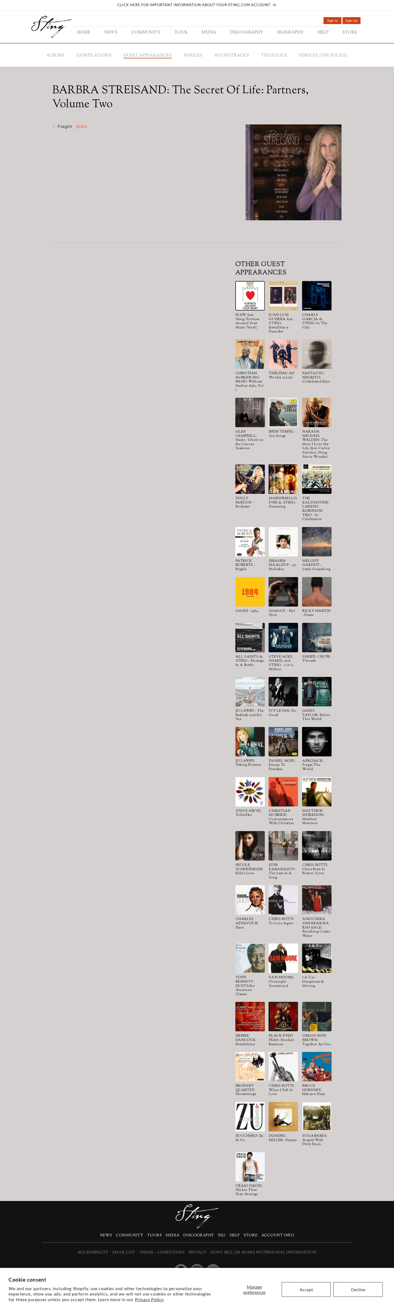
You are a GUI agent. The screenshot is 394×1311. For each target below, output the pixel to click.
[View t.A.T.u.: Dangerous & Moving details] (317, 958)
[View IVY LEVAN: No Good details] (283, 691)
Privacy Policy (149, 1299)
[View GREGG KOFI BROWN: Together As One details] (317, 1016)
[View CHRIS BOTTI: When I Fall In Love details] (283, 1066)
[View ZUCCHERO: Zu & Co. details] (250, 1116)
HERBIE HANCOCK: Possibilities (246, 1040)
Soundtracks (231, 55)
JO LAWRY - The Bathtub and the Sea (250, 715)
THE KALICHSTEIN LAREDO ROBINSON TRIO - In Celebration (315, 509)
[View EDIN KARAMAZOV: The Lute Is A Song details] (283, 846)
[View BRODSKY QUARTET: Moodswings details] (250, 1066)
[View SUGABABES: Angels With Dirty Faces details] (317, 1116)
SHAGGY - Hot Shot (282, 613)
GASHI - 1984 (247, 611)
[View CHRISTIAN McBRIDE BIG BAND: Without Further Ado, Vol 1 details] (250, 354)
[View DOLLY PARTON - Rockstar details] (250, 479)
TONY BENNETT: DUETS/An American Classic (245, 986)
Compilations (94, 55)
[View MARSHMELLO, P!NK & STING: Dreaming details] (283, 479)
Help (235, 1235)
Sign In (334, 21)
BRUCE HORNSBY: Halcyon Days (313, 1090)
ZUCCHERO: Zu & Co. (249, 1138)
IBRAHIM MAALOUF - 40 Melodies (282, 565)
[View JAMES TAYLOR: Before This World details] (317, 691)
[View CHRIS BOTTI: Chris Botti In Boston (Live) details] (317, 846)
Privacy (198, 1252)
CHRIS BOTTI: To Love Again (281, 921)
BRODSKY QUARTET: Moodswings (246, 1090)
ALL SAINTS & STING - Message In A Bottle (250, 661)
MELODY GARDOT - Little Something (316, 565)
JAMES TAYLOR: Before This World (316, 715)
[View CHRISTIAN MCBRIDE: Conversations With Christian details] (283, 791)
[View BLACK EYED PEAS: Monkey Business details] (283, 1016)
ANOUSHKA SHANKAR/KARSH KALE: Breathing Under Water (316, 927)
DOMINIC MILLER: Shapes (282, 1138)
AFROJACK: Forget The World (313, 765)
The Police (274, 55)
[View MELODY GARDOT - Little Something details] (317, 541)
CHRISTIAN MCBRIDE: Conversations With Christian (281, 817)
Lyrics (81, 126)
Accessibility (93, 1252)
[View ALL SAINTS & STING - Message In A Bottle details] (250, 637)
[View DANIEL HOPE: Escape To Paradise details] (283, 741)
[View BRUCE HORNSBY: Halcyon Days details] (317, 1066)
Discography (198, 1235)
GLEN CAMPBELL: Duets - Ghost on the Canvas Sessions (250, 440)
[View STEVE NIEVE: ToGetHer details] (250, 791)
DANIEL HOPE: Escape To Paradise (282, 765)
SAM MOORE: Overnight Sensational (281, 982)
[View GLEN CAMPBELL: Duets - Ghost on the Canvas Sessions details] (250, 412)
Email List (124, 1252)
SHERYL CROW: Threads (316, 659)
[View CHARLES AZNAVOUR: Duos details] (250, 900)
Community (129, 1235)
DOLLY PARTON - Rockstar (245, 503)
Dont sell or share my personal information (264, 1252)
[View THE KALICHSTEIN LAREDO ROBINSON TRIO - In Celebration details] (317, 479)
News (106, 1235)
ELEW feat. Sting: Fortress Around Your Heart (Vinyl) (247, 321)
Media (172, 1235)
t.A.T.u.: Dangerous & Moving (313, 982)
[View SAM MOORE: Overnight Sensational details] (283, 958)
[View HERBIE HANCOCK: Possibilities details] (250, 1016)
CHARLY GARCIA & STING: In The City (315, 321)
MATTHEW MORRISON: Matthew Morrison (313, 817)
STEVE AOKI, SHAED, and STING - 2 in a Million (281, 663)
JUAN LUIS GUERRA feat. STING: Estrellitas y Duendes (281, 323)
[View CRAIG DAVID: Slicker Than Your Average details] (250, 1166)
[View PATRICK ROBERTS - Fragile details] (250, 541)
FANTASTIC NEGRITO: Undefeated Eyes (316, 378)
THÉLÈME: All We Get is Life (281, 376)
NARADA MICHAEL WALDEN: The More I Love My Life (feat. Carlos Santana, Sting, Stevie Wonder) (316, 444)
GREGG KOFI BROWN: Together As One (316, 1040)
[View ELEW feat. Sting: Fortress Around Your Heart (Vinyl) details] (250, 295)
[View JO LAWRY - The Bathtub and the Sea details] (250, 691)
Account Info (277, 1235)
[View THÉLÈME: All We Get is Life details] (283, 354)
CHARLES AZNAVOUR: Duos (247, 923)
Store (250, 1235)
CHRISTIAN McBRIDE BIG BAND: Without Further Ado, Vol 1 (250, 382)
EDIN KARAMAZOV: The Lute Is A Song (282, 871)
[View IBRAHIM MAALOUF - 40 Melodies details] (283, 541)
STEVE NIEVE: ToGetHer (248, 813)
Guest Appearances (147, 55)
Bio (222, 1235)
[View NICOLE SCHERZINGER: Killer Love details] (250, 846)
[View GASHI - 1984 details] (250, 592)
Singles (193, 55)
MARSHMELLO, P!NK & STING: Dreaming (283, 503)
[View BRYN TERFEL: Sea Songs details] (283, 412)
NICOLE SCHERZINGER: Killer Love (249, 869)
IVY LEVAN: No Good (282, 713)
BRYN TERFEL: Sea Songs (282, 434)
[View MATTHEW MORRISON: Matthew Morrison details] (317, 791)
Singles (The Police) (323, 55)
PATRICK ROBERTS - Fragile (245, 565)
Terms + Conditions (162, 1252)
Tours (154, 1235)
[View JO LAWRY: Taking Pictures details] (250, 741)
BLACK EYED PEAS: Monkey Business (281, 1040)
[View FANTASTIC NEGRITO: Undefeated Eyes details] (317, 354)
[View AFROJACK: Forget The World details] (317, 741)
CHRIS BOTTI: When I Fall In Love (281, 1090)
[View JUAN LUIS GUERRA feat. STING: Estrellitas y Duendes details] (283, 295)
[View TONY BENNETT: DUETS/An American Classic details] (250, 958)
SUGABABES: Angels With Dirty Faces (314, 1140)
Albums (55, 55)
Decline (358, 1289)
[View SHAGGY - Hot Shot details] (283, 592)
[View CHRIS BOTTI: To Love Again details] (283, 900)
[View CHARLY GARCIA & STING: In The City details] (317, 295)
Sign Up (352, 21)
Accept (306, 1289)
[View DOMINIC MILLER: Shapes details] (283, 1116)
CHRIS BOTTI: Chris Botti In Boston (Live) (315, 869)
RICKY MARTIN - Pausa (316, 613)
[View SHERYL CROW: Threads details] (317, 637)
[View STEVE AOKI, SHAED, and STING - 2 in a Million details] (283, 637)
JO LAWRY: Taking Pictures (248, 763)
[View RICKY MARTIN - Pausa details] (317, 592)
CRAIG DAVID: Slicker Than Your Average (249, 1190)
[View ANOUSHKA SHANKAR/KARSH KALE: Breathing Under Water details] (317, 900)
